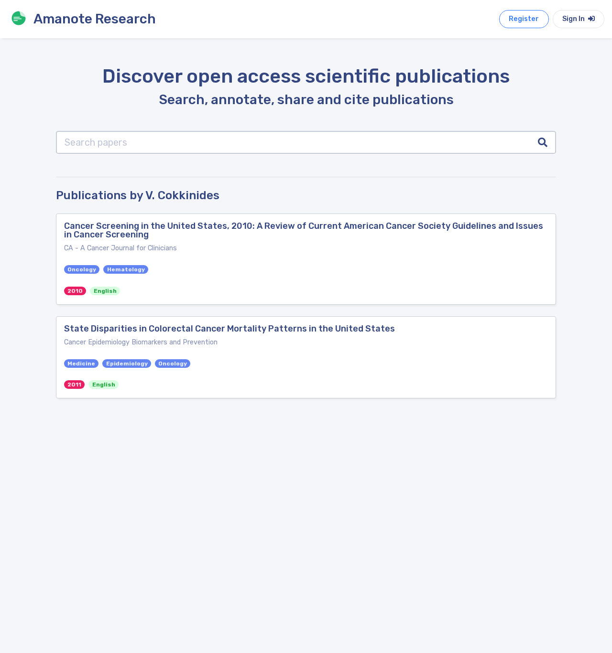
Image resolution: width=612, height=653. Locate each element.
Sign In (574, 19)
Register (524, 19)
